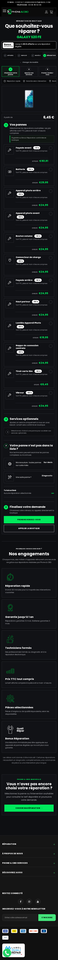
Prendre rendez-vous (29, 519)
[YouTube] (38, 901)
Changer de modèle (29, 62)
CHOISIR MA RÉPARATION (29, 808)
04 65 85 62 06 (34, 5)
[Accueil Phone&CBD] (17, 12)
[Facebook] (21, 901)
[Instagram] (29, 901)
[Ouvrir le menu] (5, 12)
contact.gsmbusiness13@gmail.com (32, 2)
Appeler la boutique (29, 528)
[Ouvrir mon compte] (46, 12)
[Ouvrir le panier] (51, 12)
